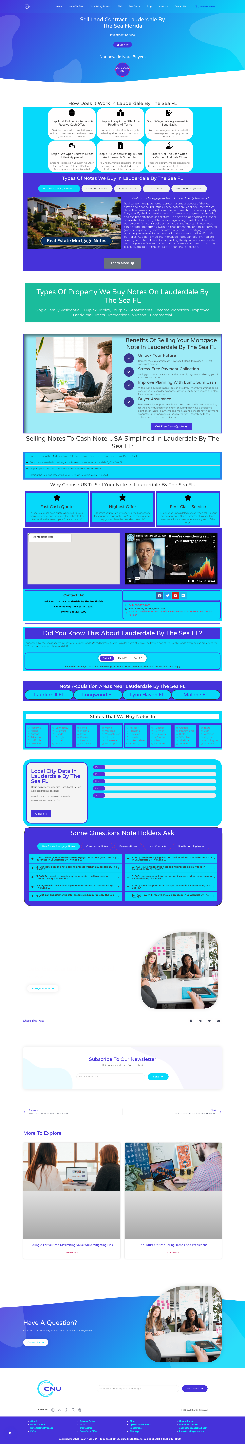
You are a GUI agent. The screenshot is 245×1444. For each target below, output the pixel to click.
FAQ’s (33, 1431)
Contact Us (180, 6)
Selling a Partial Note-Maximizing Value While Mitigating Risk (72, 1245)
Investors (163, 6)
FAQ (120, 6)
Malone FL (195, 695)
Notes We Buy (76, 6)
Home (59, 6)
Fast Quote (134, 6)
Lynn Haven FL (147, 695)
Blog (149, 6)
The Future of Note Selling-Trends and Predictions (173, 1245)
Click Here (41, 813)
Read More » (72, 1252)
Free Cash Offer (88, 1431)
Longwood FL (98, 695)
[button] (191, 1021)
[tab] (59, 188)
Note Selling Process (100, 6)
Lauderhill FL (49, 695)
